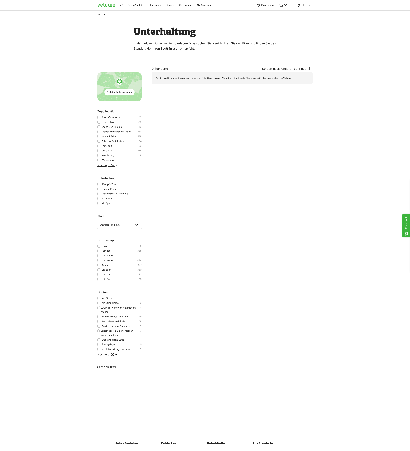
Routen (170, 5)
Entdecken (155, 5)
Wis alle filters (108, 367)
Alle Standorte (204, 5)
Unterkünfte (185, 5)
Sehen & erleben (136, 5)
